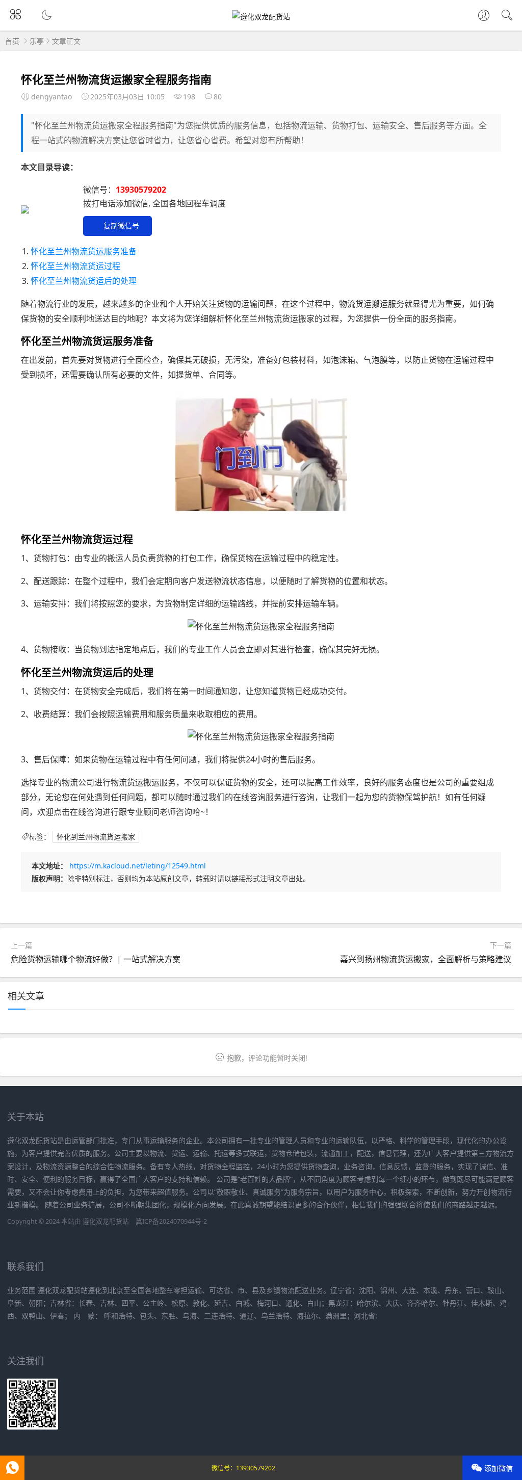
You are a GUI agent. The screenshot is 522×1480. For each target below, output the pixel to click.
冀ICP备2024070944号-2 (171, 1221)
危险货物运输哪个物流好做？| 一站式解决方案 (95, 959)
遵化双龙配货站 (106, 1221)
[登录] (483, 16)
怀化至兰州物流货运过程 (75, 266)
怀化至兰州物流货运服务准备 (84, 251)
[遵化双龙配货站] (261, 16)
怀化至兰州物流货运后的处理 (84, 280)
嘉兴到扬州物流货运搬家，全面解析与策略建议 (425, 959)
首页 (12, 41)
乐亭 (37, 41)
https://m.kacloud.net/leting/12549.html (137, 865)
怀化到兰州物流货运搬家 (96, 836)
